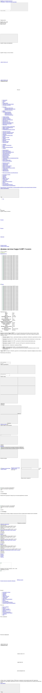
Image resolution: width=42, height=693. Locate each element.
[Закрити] (9, 453)
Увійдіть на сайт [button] (3, 424)
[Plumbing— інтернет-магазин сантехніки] (5, 567)
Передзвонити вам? (4, 81)
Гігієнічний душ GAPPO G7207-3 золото (8, 530)
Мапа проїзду (2, 683)
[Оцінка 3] (9, 390)
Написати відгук (3, 253)
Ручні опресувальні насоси (8, 184)
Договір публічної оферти (7, 612)
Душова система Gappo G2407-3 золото (15, 468)
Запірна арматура (8, 112)
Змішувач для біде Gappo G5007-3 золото (8, 540)
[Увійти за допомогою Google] (26, 369)
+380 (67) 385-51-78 (4, 62)
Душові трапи (5, 179)
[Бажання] (21, 48)
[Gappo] (2, 284)
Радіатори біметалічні (9, 107)
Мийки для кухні (6, 178)
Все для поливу (5, 183)
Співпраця (5, 188)
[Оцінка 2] (26, 381)
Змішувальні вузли (8, 113)
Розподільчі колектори (9, 114)
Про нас (1, 187)
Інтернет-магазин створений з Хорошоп (7, 580)
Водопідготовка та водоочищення (9, 185)
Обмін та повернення (14, 187)
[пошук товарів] (19, 6)
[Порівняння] (9, 38)
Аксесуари (5, 180)
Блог (8, 188)
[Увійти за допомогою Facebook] (9, 369)
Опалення (4, 175)
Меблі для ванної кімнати (7, 181)
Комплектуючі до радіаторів (10, 108)
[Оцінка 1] (9, 381)
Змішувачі (4, 177)
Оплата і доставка (6, 187)
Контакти (20, 187)
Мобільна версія (20, 579)
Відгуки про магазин (25, 187)
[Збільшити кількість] (9, 440)
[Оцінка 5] (9, 399)
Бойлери (4, 176)
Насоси (4, 182)
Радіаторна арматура (8, 109)
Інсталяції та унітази (6, 174)
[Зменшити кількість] (9, 430)
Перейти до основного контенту (6, 0)
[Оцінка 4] (26, 390)
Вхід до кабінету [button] (6, 606)
